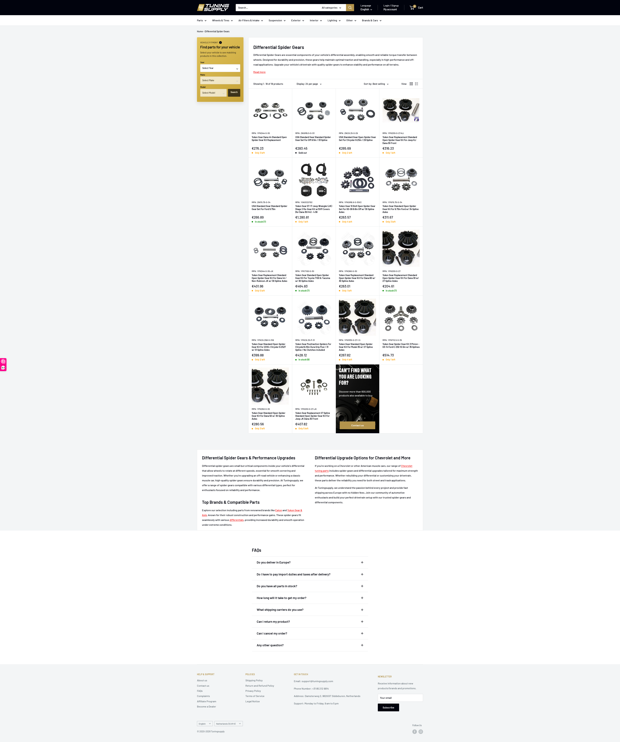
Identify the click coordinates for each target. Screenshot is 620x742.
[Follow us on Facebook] (414, 731)
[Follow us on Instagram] (420, 731)
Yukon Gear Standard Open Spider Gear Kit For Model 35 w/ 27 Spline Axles (356, 347)
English (202, 723)
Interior (314, 20)
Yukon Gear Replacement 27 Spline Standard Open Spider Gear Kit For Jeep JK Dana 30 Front (312, 416)
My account (390, 9)
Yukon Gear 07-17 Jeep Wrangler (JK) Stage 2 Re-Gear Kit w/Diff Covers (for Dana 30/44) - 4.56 (313, 209)
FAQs (200, 690)
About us (202, 680)
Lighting (332, 20)
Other (349, 20)
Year (202, 62)
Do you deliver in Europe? (274, 562)
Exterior (296, 20)
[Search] (350, 7)
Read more (259, 71)
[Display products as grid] (411, 83)
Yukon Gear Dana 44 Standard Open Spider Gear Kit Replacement (269, 138)
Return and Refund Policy (259, 685)
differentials (237, 519)
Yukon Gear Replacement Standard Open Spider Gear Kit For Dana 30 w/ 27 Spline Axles (400, 278)
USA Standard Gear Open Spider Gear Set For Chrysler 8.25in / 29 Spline (357, 138)
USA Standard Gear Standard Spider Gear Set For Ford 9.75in (269, 207)
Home (200, 31)
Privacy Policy (253, 690)
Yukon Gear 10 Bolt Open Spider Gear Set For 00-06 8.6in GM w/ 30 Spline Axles (357, 209)
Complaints (203, 695)
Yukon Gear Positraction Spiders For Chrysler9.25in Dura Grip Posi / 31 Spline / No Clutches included (313, 347)
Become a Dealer (206, 706)
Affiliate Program (206, 701)
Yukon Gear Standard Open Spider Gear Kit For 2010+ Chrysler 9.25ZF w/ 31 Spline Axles (269, 347)
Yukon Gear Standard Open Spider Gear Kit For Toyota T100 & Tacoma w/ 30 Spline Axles (312, 278)
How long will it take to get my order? (281, 598)
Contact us (357, 425)
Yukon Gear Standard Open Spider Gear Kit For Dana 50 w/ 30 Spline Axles (268, 416)
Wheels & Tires (220, 20)
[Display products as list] (416, 83)
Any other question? (270, 645)
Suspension (275, 20)
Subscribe (388, 707)
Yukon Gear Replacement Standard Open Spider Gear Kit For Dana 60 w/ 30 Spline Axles (357, 278)
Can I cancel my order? (272, 633)
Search (234, 92)
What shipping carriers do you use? (280, 609)
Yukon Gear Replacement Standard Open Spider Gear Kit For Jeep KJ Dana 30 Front (399, 140)
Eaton (278, 510)
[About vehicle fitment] (220, 42)
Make (202, 74)
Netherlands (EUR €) (226, 723)
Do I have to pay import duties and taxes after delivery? (294, 574)
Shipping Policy (254, 680)
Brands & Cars (370, 20)
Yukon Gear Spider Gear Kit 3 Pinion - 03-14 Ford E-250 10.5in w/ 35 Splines (401, 345)
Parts (200, 20)
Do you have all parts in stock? (277, 586)
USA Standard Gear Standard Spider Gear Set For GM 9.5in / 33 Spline (313, 138)
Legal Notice (252, 701)
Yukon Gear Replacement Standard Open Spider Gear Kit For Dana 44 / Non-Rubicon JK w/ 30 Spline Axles (269, 278)
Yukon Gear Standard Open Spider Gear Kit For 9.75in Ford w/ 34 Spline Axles (400, 209)
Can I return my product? (273, 621)
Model (203, 87)
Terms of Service (254, 695)
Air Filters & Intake (248, 20)
